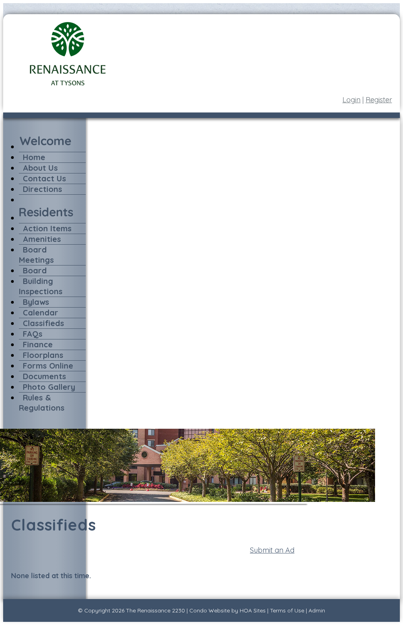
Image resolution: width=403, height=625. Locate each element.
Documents (44, 376)
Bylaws (36, 302)
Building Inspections (41, 286)
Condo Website (209, 610)
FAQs (33, 334)
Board (35, 270)
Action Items (47, 228)
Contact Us (44, 178)
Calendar (40, 312)
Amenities (42, 239)
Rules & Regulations (42, 403)
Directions (42, 189)
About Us (40, 168)
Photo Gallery (49, 387)
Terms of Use (287, 610)
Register (379, 99)
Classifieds (43, 323)
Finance (38, 344)
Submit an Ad (272, 550)
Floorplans (43, 355)
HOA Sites (253, 610)
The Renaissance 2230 (155, 610)
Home (34, 157)
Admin (317, 610)
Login (351, 99)
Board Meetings (36, 255)
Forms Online (48, 366)
